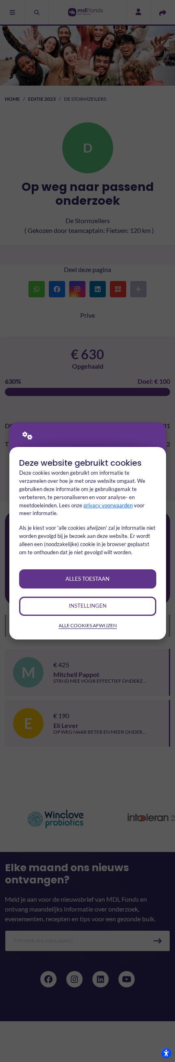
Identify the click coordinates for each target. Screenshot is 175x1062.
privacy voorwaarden (108, 505)
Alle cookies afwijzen (88, 625)
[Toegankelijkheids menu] (166, 1053)
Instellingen (88, 605)
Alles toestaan (87, 578)
